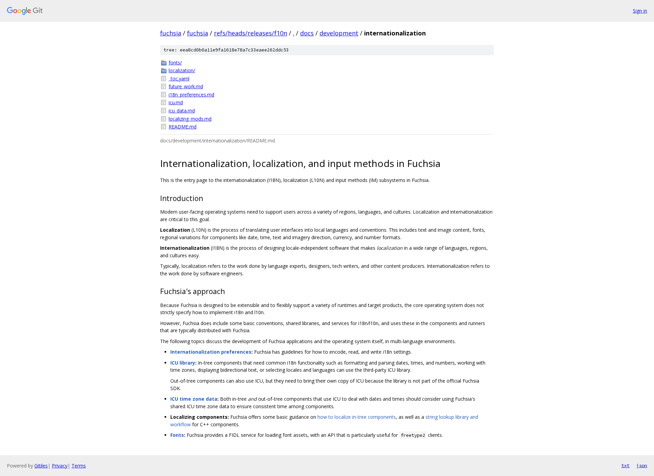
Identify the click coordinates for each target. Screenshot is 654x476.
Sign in (640, 10)
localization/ (182, 70)
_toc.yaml (179, 78)
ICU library (182, 362)
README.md (183, 126)
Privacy (59, 465)
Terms (79, 465)
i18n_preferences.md (191, 94)
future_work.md (186, 86)
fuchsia (170, 33)
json (641, 465)
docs (307, 33)
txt (625, 465)
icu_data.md (182, 110)
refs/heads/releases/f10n (250, 33)
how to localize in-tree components (356, 417)
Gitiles (41, 465)
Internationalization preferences (210, 352)
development (339, 33)
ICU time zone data (193, 399)
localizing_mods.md (190, 119)
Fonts (177, 435)
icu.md (176, 102)
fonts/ (175, 62)
